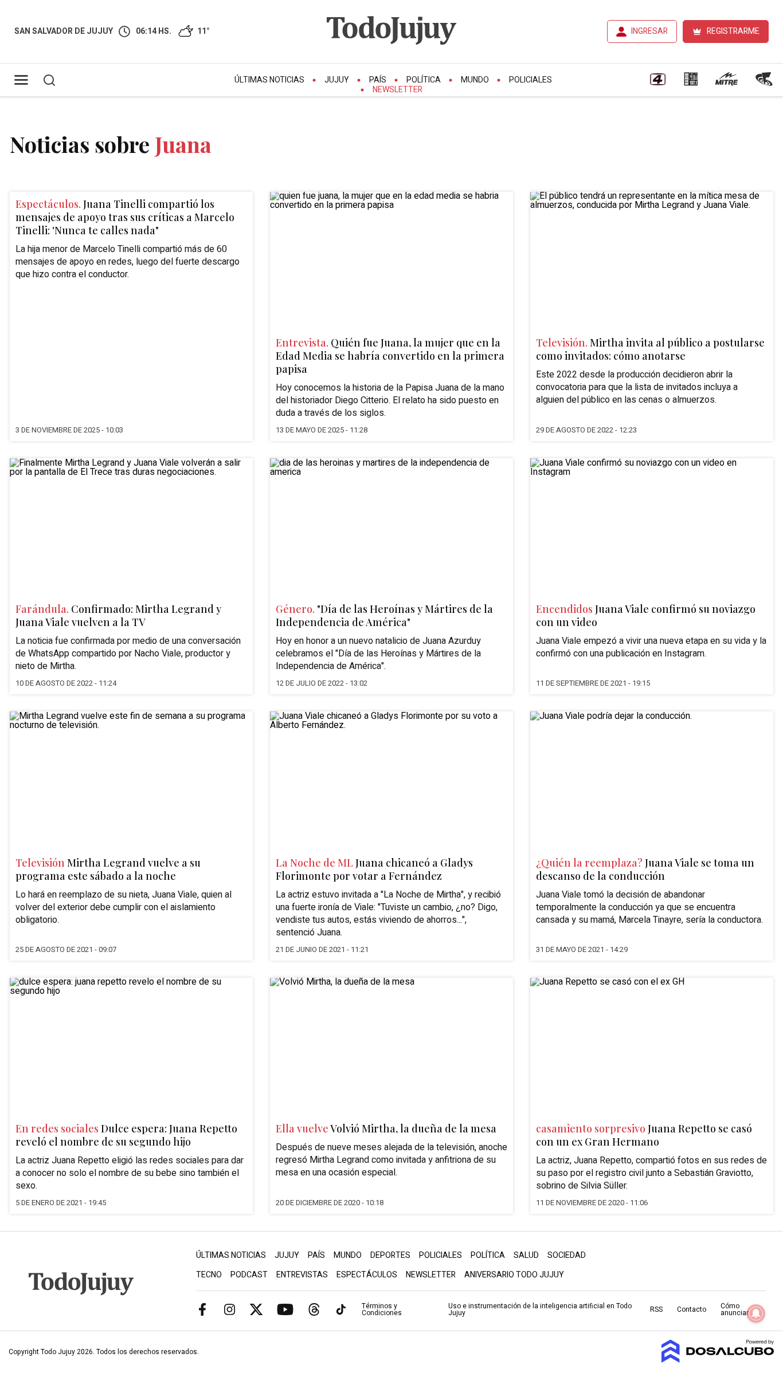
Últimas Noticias (269, 80)
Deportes (390, 1255)
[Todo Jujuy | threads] (314, 1309)
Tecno (209, 1275)
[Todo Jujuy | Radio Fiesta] (765, 83)
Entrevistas (302, 1275)
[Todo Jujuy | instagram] (229, 1309)
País (377, 80)
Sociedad (566, 1255)
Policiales (530, 80)
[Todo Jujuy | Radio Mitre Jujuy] (726, 83)
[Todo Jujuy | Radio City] (691, 83)
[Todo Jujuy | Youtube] (285, 1309)
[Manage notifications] (756, 1313)
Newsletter (397, 90)
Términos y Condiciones (382, 1309)
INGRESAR (649, 31)
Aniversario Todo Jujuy (514, 1275)
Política (423, 80)
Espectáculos (366, 1275)
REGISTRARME (733, 31)
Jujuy (336, 80)
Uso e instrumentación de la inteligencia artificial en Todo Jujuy (540, 1309)
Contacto (691, 1309)
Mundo (475, 80)
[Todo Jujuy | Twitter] (256, 1309)
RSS (656, 1309)
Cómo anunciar (735, 1309)
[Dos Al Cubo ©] (717, 1360)
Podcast (249, 1275)
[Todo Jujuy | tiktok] (341, 1309)
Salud (526, 1255)
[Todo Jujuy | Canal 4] (657, 83)
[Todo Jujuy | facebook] (202, 1309)
